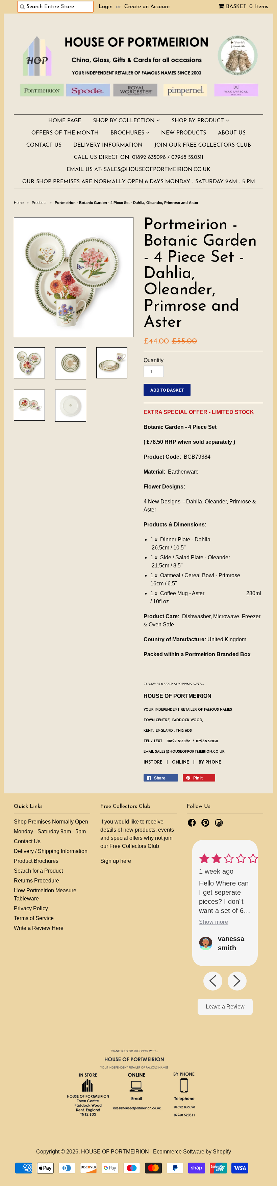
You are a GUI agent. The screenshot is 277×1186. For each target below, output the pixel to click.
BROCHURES (128, 133)
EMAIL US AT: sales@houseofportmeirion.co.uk (138, 169)
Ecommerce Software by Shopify (192, 1151)
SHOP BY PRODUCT (199, 121)
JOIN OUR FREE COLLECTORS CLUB (202, 145)
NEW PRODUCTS (183, 133)
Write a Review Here (39, 928)
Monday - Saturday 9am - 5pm (50, 831)
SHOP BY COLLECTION (124, 121)
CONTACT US (43, 145)
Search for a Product (38, 871)
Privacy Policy (31, 908)
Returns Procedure (36, 880)
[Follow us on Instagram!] (220, 825)
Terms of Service (34, 918)
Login (105, 6)
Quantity (153, 360)
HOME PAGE (64, 121)
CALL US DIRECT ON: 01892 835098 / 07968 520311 (138, 157)
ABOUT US (232, 133)
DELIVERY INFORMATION (108, 145)
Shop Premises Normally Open (51, 822)
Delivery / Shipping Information (50, 851)
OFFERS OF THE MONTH (65, 133)
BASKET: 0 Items (247, 6)
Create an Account (147, 6)
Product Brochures (36, 861)
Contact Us (27, 841)
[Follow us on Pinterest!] (206, 825)
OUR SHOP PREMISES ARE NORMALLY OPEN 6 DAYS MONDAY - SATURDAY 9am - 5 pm (138, 182)
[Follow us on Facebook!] (193, 825)
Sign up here (115, 861)
